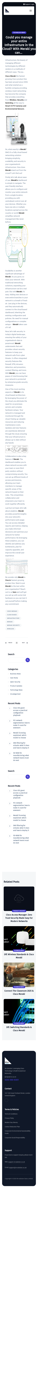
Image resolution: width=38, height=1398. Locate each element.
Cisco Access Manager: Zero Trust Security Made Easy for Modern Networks (19, 917)
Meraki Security (13, 625)
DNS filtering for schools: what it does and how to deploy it (21, 745)
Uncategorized (15, 694)
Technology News (19, 32)
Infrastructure (13, 618)
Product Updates (16, 686)
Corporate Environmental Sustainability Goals (17, 1132)
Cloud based (12, 615)
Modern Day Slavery (11, 1122)
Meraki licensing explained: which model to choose (19, 735)
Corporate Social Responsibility (15, 1137)
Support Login (29, 4)
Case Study (14, 678)
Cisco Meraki (10, 76)
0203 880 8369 (12, 1080)
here (14, 592)
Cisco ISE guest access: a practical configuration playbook (20, 711)
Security (20, 100)
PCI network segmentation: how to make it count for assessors (21, 724)
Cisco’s (8, 580)
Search (11, 654)
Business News (15, 674)
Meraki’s (14, 180)
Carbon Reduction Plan (12, 1127)
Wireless (13, 100)
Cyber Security (15, 682)
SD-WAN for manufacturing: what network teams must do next (21, 756)
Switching (9, 103)
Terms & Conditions (11, 1114)
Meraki (23, 149)
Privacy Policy (9, 1118)
